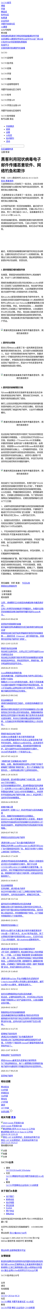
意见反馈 (10, 1205)
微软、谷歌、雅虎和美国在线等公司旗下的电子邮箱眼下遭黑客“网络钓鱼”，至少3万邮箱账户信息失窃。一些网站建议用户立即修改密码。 (22, 767)
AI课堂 (4, 27)
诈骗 (7, 807)
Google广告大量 (18, 843)
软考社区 (5, 15)
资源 (7, 48)
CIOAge (15, 1170)
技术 (11, 700)
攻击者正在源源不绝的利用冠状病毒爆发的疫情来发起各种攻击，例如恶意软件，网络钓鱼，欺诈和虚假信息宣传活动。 (22, 660)
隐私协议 (10, 1214)
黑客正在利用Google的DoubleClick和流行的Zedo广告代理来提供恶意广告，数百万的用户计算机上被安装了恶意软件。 (22, 849)
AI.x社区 (30, 1302)
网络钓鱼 (5, 648)
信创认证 (23, 39)
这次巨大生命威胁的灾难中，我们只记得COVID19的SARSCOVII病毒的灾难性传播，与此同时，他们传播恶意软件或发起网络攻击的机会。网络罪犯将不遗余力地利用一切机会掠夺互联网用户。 (22, 870)
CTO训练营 (33, 1185)
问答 (11, 48)
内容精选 (10, 126)
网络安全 (5, 586)
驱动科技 (37, 1261)
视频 (8, 129)
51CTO (9, 1170)
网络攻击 (10, 673)
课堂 (15, 48)
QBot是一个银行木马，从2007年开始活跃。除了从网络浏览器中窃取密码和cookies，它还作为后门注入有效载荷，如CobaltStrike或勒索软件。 (22, 937)
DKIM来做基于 (17, 737)
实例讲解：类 (13, 888)
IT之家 (10, 1267)
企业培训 (5, 21)
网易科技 (21, 1261)
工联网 (16, 1267)
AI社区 (9, 135)
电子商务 (9, 1034)
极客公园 (23, 1267)
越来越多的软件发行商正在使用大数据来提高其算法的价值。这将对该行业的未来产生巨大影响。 (22, 1021)
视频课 (4, 36)
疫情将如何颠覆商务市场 (20, 1015)
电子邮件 (17, 734)
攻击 (11, 648)
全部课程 (5, 39)
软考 (17, 39)
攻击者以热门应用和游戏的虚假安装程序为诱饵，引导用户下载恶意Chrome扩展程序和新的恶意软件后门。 (22, 1043)
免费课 (4, 18)
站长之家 (24, 1264)
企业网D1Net (12, 1270)
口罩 (11, 807)
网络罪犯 (13, 624)
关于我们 (10, 1196)
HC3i (21, 1170)
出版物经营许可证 (18, 1250)
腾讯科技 (13, 1261)
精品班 (4, 12)
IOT (16, 925)
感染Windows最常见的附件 (18, 1060)
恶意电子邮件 (7, 1076)
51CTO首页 (6, 3)
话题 (8, 132)
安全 (3, 700)
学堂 (3, 9)
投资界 (21, 1270)
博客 (3, 6)
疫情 (3, 1034)
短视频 (22, 36)
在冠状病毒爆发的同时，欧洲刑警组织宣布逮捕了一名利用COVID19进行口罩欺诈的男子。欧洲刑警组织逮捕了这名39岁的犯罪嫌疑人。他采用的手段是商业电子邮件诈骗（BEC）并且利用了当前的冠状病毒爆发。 (22, 792)
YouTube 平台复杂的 (20, 979)
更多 (13, 1117)
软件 (15, 586)
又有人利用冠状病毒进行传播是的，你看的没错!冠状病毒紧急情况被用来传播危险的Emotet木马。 (22, 612)
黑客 (11, 586)
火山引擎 (34, 1270)
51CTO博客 (11, 1176)
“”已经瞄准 (14, 761)
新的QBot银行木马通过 (21, 930)
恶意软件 (5, 624)
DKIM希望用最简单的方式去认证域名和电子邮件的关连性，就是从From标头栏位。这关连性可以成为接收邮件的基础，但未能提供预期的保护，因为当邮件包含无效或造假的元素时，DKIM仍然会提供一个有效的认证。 (22, 746)
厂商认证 (39, 39)
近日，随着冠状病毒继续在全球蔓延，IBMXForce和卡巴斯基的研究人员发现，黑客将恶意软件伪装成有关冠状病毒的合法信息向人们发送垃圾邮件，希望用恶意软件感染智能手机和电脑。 (22, 822)
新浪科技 (5, 1261)
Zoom (3, 673)
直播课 (28, 36)
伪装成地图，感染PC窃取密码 (22, 861)
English (9, 1208)
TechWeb (10, 1264)
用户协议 (10, 1211)
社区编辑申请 (7, 149)
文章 (3, 48)
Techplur (26, 1170)
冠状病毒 (11, 925)
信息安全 (13, 837)
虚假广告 (9, 1055)
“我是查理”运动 (18, 949)
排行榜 (16, 36)
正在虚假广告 (17, 1037)
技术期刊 (10, 138)
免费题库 (23, 42)
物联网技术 (6, 1012)
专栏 (19, 48)
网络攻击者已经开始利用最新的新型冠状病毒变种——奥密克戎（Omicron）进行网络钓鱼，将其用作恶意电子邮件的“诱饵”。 (22, 636)
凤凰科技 (29, 1261)
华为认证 (31, 39)
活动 (8, 141)
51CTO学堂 (11, 1185)
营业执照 (5, 1250)
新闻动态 (10, 1199)
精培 (18, 1185)
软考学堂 (35, 36)
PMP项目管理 (13, 42)
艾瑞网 (17, 1264)
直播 (23, 48)
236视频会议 (32, 1267)
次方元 (27, 1270)
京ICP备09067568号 (18, 1233)
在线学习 (5, 45)
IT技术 (4, 42)
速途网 (31, 1264)
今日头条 (26, 583)
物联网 (4, 925)
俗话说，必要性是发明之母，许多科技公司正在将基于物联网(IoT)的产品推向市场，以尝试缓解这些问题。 (22, 1000)
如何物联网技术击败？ (17, 994)
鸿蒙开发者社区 (8, 24)
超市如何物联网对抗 (16, 904)
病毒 (19, 624)
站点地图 (10, 1202)
